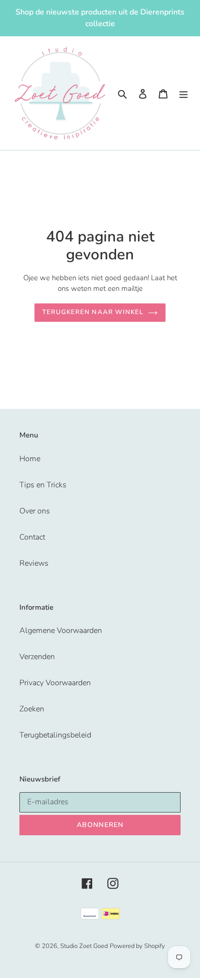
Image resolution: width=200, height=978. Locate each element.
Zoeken (31, 709)
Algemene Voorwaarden (60, 630)
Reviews (34, 563)
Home (29, 458)
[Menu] (183, 93)
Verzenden (37, 656)
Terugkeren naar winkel (92, 312)
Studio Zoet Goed (84, 946)
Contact (32, 537)
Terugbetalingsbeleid (55, 735)
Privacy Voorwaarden (55, 682)
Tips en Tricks (43, 485)
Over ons (34, 511)
